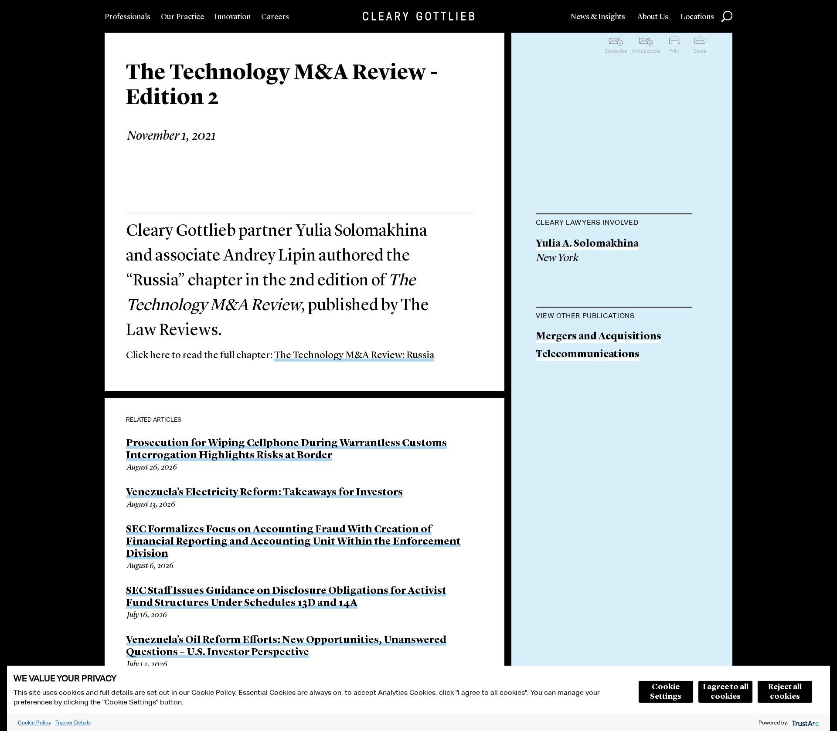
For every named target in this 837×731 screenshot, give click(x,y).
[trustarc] (804, 722)
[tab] (614, 223)
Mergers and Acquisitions (598, 337)
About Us (652, 17)
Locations (697, 17)
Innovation (232, 17)
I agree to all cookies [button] (726, 692)
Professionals (127, 17)
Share (700, 51)
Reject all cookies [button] (785, 692)
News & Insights (598, 17)
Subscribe (616, 51)
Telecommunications (588, 355)
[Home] (418, 16)
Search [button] (726, 16)
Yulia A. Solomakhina (587, 244)
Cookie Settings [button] (665, 692)
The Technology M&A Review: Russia (354, 356)
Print (674, 51)
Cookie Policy (34, 722)
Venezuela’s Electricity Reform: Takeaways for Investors (264, 492)
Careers (275, 17)
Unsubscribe (646, 51)
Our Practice (182, 17)
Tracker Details (73, 722)
